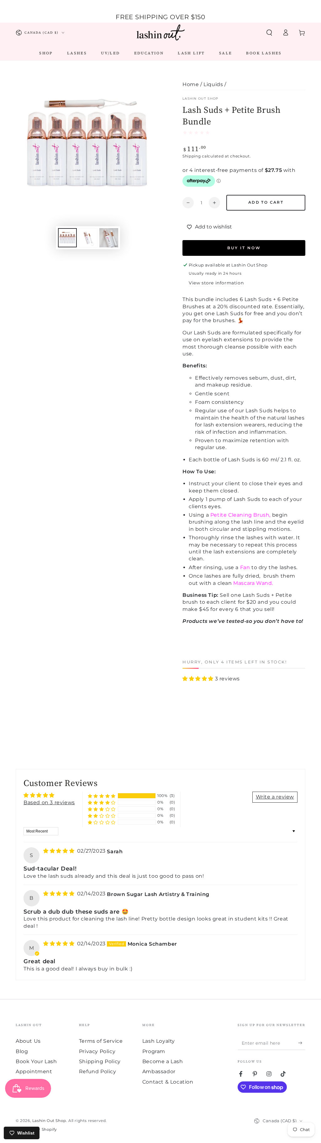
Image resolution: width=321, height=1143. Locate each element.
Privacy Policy (97, 1051)
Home (190, 84)
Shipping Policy (100, 1061)
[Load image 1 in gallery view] (67, 237)
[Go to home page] (160, 33)
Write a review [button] (275, 797)
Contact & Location (167, 1082)
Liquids (213, 84)
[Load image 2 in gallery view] (88, 237)
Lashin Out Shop (200, 98)
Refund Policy (97, 1071)
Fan (245, 567)
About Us (28, 1041)
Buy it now (244, 247)
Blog (22, 1051)
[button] (269, 33)
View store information (216, 283)
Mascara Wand (252, 583)
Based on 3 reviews (49, 802)
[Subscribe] (301, 1043)
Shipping (191, 156)
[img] (59, 851)
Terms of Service (101, 1041)
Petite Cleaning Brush (240, 515)
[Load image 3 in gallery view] (108, 237)
